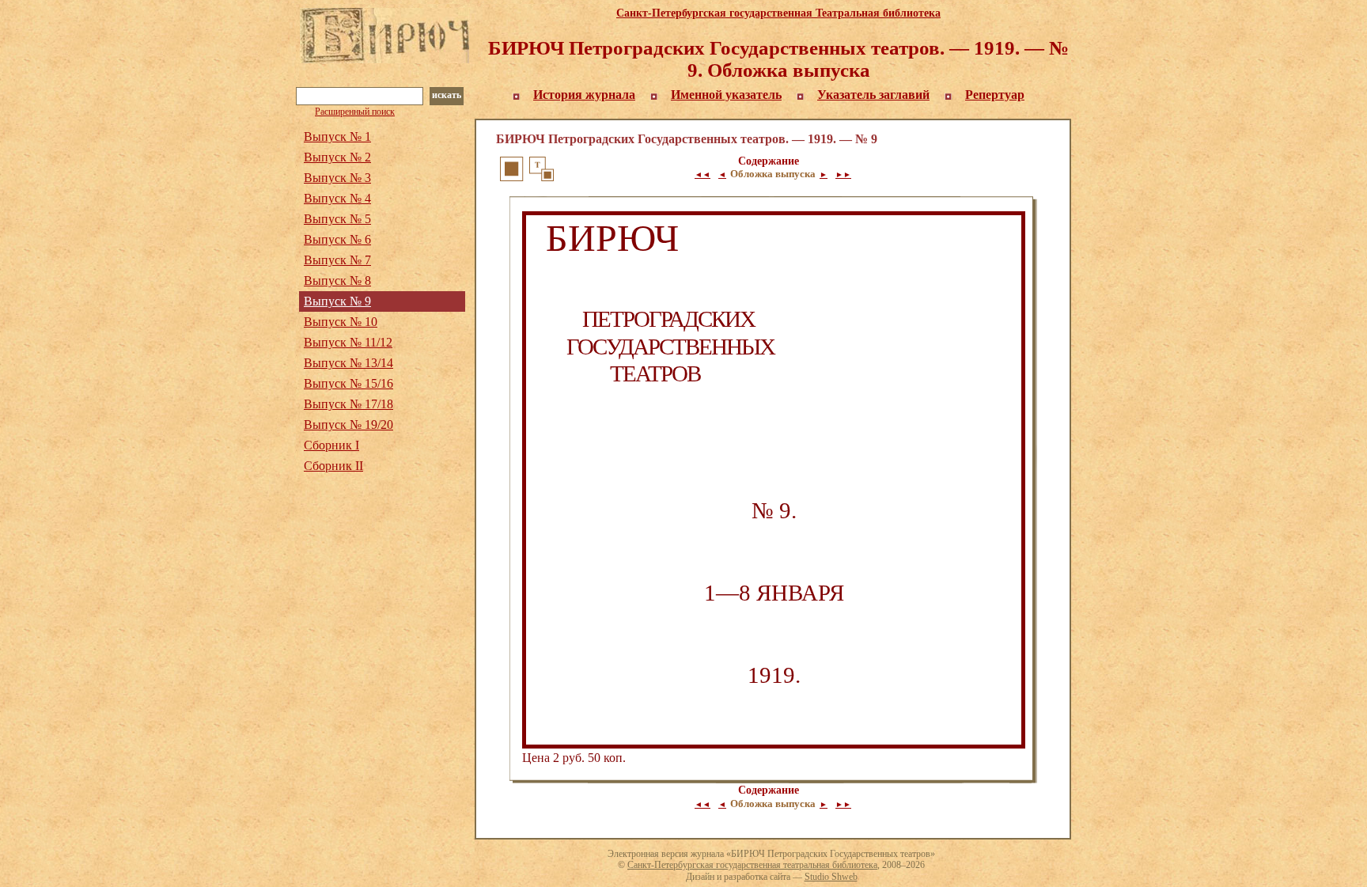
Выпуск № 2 (337, 157)
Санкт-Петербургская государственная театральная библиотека (752, 864)
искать (446, 94)
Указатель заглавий (873, 94)
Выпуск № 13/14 (348, 363)
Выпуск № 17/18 (348, 404)
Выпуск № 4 (337, 198)
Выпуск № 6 (337, 239)
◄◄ (702, 174)
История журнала (584, 94)
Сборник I (331, 445)
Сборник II (333, 465)
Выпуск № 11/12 (348, 342)
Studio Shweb (831, 876)
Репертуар (994, 94)
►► (843, 174)
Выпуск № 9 (337, 301)
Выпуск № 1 (337, 136)
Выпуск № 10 (340, 321)
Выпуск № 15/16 (348, 383)
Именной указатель (726, 94)
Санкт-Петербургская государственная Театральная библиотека (778, 13)
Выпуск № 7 (337, 260)
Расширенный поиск (355, 111)
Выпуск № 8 (337, 280)
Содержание (768, 161)
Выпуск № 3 (337, 177)
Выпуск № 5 (337, 219)
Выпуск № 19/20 (348, 424)
